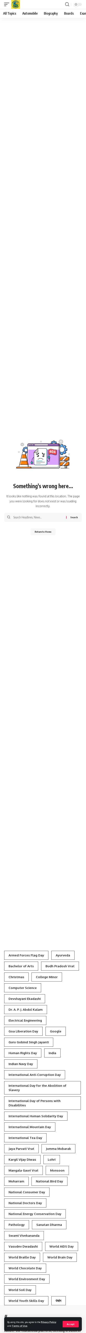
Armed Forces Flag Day (26, 955)
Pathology (17, 1225)
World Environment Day (27, 1279)
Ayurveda (63, 955)
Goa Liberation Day (23, 1031)
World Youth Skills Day (26, 1301)
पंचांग (58, 1301)
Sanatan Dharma (49, 1225)
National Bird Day (49, 1181)
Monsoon (57, 1170)
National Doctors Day (25, 1203)
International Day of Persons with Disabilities (35, 1103)
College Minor (47, 977)
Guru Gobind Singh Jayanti (29, 1042)
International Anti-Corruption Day (35, 1075)
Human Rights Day (23, 1053)
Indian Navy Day (21, 1064)
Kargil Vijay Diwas (22, 1160)
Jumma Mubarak (58, 1149)
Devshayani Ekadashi (25, 999)
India (52, 1053)
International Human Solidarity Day (36, 1116)
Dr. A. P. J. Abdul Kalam (26, 1010)
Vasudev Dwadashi (23, 1246)
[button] (71, 1324)
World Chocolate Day (25, 1268)
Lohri (52, 1160)
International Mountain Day (30, 1127)
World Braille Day (22, 1257)
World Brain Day (59, 1257)
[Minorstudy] (15, 4)
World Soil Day (20, 1290)
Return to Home (43, 531)
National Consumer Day (27, 1192)
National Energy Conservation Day (35, 1214)
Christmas (16, 977)
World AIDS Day (61, 1246)
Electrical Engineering (25, 1020)
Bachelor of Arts (21, 966)
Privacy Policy (48, 1322)
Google (55, 1031)
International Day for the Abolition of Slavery (37, 1088)
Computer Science (23, 988)
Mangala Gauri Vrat (23, 1170)
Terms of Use (19, 1325)
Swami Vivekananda (24, 1236)
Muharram (16, 1181)
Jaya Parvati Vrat (21, 1149)
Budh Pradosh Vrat (60, 966)
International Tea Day (25, 1138)
